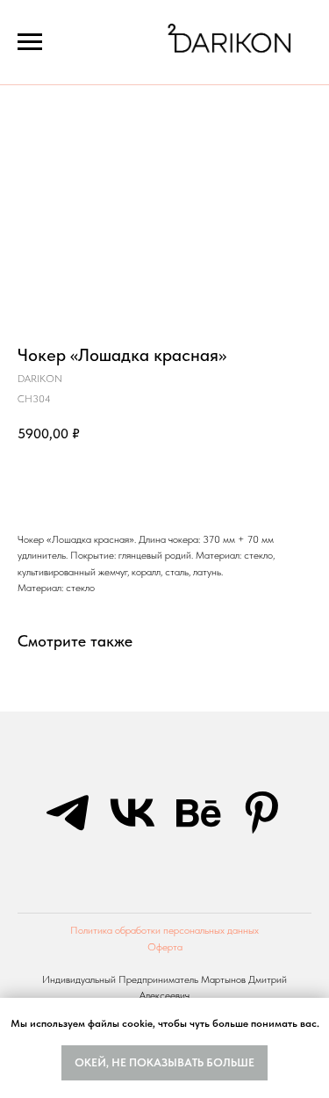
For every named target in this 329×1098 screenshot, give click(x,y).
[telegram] (67, 812)
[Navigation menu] (30, 42)
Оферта (164, 947)
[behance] (197, 812)
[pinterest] (262, 812)
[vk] (132, 812)
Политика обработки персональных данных (164, 930)
